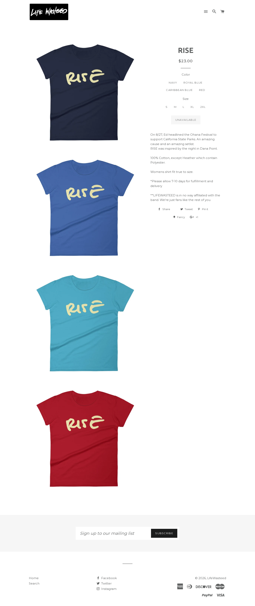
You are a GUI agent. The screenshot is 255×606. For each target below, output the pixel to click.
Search (34, 583)
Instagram (108, 589)
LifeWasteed (216, 578)
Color (186, 74)
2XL (203, 106)
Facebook (108, 578)
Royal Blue (193, 82)
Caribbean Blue (179, 90)
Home (34, 578)
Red (202, 90)
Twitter (106, 583)
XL (192, 106)
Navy (173, 82)
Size (186, 99)
